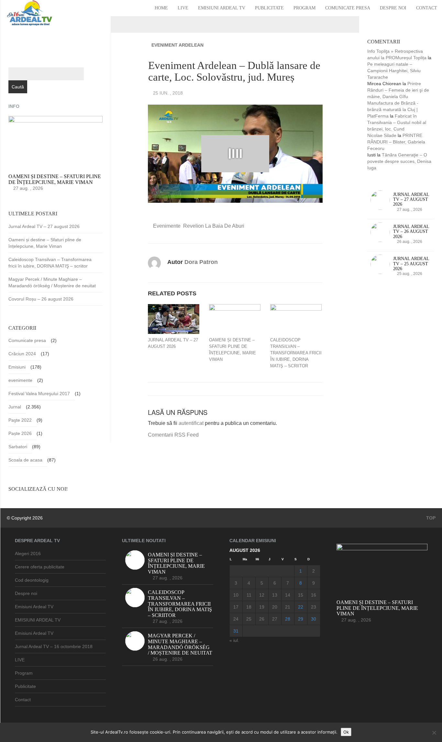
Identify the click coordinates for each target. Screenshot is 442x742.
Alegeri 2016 (28, 553)
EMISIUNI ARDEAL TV (38, 619)
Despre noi (393, 8)
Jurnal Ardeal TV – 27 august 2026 (173, 343)
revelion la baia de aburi (213, 226)
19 (261, 607)
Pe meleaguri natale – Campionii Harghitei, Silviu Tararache (394, 71)
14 (287, 595)
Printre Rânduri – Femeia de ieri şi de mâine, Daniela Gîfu (398, 90)
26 (261, 619)
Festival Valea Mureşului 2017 (39, 393)
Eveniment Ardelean (177, 45)
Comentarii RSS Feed (173, 435)
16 (313, 595)
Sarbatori (17, 446)
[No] (434, 732)
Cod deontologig (32, 580)
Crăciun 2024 (22, 353)
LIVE (183, 8)
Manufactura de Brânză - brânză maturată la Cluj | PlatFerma (392, 109)
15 (300, 595)
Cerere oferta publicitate (39, 566)
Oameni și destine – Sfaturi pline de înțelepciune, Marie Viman (232, 349)
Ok (346, 732)
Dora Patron (201, 262)
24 (235, 619)
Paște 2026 (20, 433)
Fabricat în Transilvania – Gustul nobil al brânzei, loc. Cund (396, 122)
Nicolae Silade (381, 135)
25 (248, 619)
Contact (426, 8)
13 (274, 595)
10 (235, 595)
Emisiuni (17, 367)
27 (274, 619)
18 (248, 607)
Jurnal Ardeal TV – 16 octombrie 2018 (54, 646)
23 (313, 607)
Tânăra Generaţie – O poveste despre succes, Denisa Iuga (399, 161)
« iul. (234, 640)
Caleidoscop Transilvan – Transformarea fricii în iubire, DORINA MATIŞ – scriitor (296, 352)
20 (274, 607)
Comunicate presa (347, 8)
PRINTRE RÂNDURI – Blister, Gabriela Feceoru (396, 142)
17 (235, 607)
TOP (430, 517)
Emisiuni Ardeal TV (221, 8)
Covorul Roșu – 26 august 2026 (40, 299)
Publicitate (269, 8)
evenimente (167, 226)
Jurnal (14, 406)
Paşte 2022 (20, 420)
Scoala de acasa (25, 459)
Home (161, 8)
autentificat (191, 423)
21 (287, 607)
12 (261, 595)
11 (249, 595)
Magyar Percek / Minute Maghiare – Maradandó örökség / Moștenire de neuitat (52, 282)
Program (304, 8)
